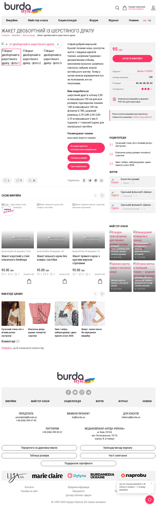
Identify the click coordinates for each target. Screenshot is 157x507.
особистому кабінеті (142, 117)
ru (149, 20)
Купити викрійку (133, 58)
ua (144, 20)
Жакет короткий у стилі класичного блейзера (15, 257)
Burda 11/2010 (144, 71)
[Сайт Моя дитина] (76, 475)
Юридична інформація (78, 487)
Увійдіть (7, 348)
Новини (134, 20)
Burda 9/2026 (7, 251)
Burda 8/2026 (43, 251)
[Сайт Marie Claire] (47, 475)
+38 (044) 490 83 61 (52, 432)
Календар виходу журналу (117, 447)
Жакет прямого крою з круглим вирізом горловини (86, 259)
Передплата (78, 491)
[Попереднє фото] (6, 44)
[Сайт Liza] (17, 476)
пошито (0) (29, 274)
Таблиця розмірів (39, 455)
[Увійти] (153, 8)
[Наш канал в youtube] (75, 392)
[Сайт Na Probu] (134, 475)
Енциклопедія (67, 20)
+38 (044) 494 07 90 (26, 420)
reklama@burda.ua (131, 417)
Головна (5, 35)
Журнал (114, 20)
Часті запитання (79, 166)
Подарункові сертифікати (78, 463)
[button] (102, 195)
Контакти (29, 487)
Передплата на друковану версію (39, 447)
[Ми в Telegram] (88, 392)
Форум (93, 20)
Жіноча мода (29, 35)
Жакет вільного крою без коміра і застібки (52, 257)
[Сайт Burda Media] (102, 475)
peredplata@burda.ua (26, 417)
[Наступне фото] (58, 44)
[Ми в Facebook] (68, 392)
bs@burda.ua (78, 417)
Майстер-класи (38, 20)
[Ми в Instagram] (81, 392)
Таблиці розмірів (79, 158)
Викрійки (12, 20)
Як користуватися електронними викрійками (83, 148)
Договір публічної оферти (78, 495)
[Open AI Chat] (149, 499)
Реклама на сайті (29, 491)
